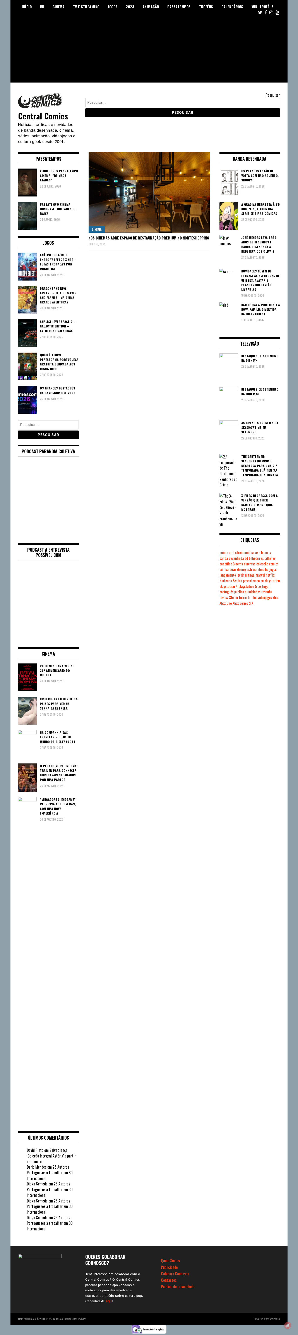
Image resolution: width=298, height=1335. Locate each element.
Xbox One (225, 603)
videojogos (265, 597)
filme (260, 569)
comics (274, 564)
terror (243, 597)
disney (241, 569)
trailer (252, 597)
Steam (233, 597)
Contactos (168, 1280)
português (226, 591)
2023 (130, 6)
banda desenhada (231, 558)
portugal (263, 586)
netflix (270, 575)
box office (225, 564)
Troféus (206, 6)
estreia (252, 569)
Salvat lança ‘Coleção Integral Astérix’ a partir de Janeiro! (51, 1155)
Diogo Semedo (37, 1184)
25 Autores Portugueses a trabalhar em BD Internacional (50, 1172)
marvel (260, 575)
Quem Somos (170, 1260)
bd (246, 558)
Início (27, 6)
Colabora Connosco (175, 1273)
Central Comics (43, 116)
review (223, 597)
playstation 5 (248, 586)
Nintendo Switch (230, 580)
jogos (273, 569)
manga (250, 575)
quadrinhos (252, 591)
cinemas (249, 564)
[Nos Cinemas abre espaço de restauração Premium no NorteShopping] (149, 192)
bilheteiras (256, 558)
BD (42, 6)
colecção (262, 564)
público (239, 591)
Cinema (59, 6)
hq (267, 569)
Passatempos (179, 6)
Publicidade (169, 1267)
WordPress (273, 1318)
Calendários (232, 6)
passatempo (251, 580)
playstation (272, 580)
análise (249, 552)
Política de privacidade (177, 1286)
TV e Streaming (86, 6)
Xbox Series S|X (243, 603)
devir (232, 569)
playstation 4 (228, 586)
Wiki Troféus (263, 6)
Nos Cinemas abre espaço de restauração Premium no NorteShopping (149, 238)
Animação (151, 6)
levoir (240, 575)
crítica (224, 569)
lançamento (227, 575)
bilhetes (270, 558)
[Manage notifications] (287, 1325)
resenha (266, 591)
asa (257, 552)
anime (223, 552)
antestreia (236, 552)
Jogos (113, 6)
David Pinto (35, 1150)
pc (262, 580)
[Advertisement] (149, 52)
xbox (276, 597)
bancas (266, 552)
